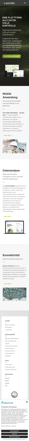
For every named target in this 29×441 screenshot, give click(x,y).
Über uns (7, 378)
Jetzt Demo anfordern (11, 56)
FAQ (6, 385)
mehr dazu (7, 135)
